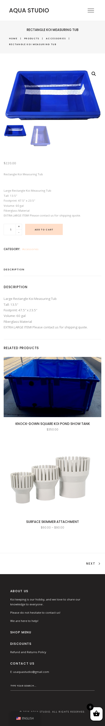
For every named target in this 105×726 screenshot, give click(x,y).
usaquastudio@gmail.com (31, 672)
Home (13, 38)
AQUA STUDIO (29, 10)
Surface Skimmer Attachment (52, 522)
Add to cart (44, 229)
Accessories (56, 38)
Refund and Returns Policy (28, 652)
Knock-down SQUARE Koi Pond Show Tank (52, 424)
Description (14, 269)
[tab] (16, 271)
